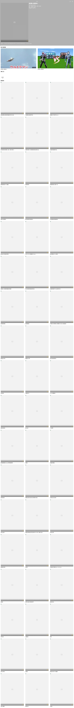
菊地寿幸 (32, 6)
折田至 (34, 7)
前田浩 (35, 6)
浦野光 (40, 6)
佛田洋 (32, 7)
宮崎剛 (38, 6)
